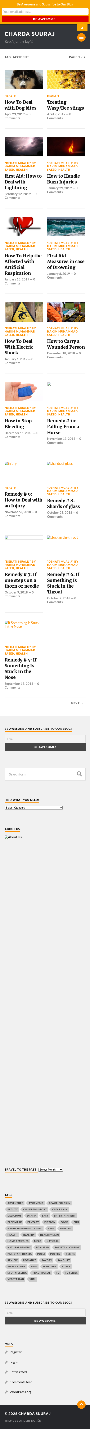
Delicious (15, 1215)
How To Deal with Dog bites (20, 105)
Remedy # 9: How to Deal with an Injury (23, 499)
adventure (15, 1203)
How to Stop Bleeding (18, 424)
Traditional (41, 1272)
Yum (32, 1279)
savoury (64, 1260)
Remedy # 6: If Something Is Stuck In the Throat (63, 583)
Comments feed (21, 1382)
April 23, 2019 (15, 114)
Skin (34, 1266)
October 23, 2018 (59, 512)
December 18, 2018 (61, 353)
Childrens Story (35, 1209)
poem (41, 1253)
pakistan (42, 1247)
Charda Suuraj (30, 34)
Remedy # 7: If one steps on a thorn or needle (22, 580)
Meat (37, 1241)
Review (13, 1260)
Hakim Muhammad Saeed (25, 1228)
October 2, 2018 (58, 598)
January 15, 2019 (17, 279)
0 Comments (18, 116)
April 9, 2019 (56, 114)
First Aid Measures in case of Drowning (66, 261)
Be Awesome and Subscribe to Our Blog (45, 4)
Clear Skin (59, 1209)
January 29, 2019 (59, 188)
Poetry (55, 1253)
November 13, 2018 (61, 438)
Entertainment (65, 1215)
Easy (45, 1215)
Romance (29, 1260)
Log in (14, 1362)
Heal (51, 1228)
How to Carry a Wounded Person (66, 344)
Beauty (13, 1209)
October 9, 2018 (16, 592)
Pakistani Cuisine (67, 1247)
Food (64, 1222)
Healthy (29, 1234)
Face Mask (15, 1222)
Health (11, 95)
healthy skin (49, 1234)
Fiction (49, 1222)
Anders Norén (30, 1420)
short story (17, 1266)
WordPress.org (20, 1392)
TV (58, 1272)
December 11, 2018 (18, 433)
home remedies (18, 1241)
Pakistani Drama (20, 1253)
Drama (32, 1215)
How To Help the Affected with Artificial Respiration (23, 264)
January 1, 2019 (16, 359)
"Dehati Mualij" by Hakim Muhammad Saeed (20, 166)
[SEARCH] (79, 774)
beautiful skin (59, 1203)
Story (66, 1266)
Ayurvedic (36, 1203)
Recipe (70, 1253)
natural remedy (19, 1247)
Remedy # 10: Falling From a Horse (63, 426)
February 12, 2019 (18, 194)
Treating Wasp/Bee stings (65, 105)
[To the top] (81, 1404)
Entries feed (18, 1372)
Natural (53, 1241)
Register (16, 1352)
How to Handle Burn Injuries (63, 179)
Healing (65, 1228)
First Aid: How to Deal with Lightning (23, 181)
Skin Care (49, 1266)
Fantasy (33, 1222)
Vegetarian (16, 1279)
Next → (77, 703)
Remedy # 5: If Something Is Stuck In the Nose (21, 668)
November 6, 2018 (18, 512)
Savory (47, 1260)
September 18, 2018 (19, 683)
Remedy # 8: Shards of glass (63, 503)
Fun (76, 1222)
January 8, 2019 (58, 273)
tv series (71, 1272)
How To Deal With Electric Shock (19, 347)
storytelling (17, 1272)
